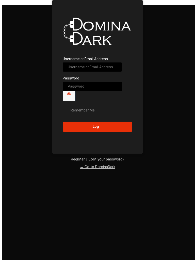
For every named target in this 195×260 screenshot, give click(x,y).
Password (71, 78)
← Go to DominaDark (97, 167)
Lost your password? (106, 159)
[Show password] (69, 96)
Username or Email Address (85, 59)
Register (78, 159)
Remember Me (83, 110)
